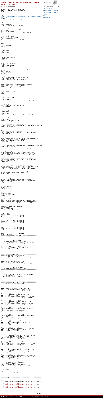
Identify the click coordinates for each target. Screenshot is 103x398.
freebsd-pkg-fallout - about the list (51, 12)
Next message (37, 377)
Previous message (5, 377)
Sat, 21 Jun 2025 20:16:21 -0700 (11, 6)
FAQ (21, 396)
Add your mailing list (15, 396)
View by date (26, 377)
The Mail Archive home (49, 8)
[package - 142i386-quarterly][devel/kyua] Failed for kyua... (18, 383)
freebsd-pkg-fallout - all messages (51, 10)
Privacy (29, 396)
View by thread (16, 377)
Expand (45, 14)
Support (24, 396)
